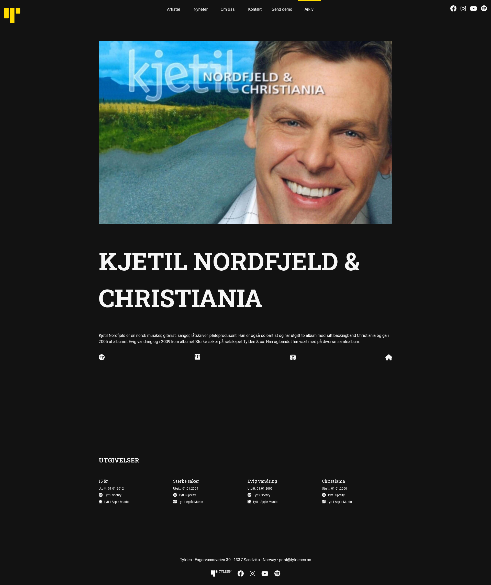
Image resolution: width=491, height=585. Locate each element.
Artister (173, 9)
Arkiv (309, 9)
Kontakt (255, 9)
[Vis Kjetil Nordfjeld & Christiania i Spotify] (102, 357)
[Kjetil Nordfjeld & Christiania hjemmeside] (388, 357)
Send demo (282, 9)
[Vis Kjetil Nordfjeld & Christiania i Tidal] (197, 357)
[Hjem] (18, 11)
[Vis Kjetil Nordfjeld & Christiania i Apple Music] (293, 357)
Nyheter (201, 9)
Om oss (228, 9)
